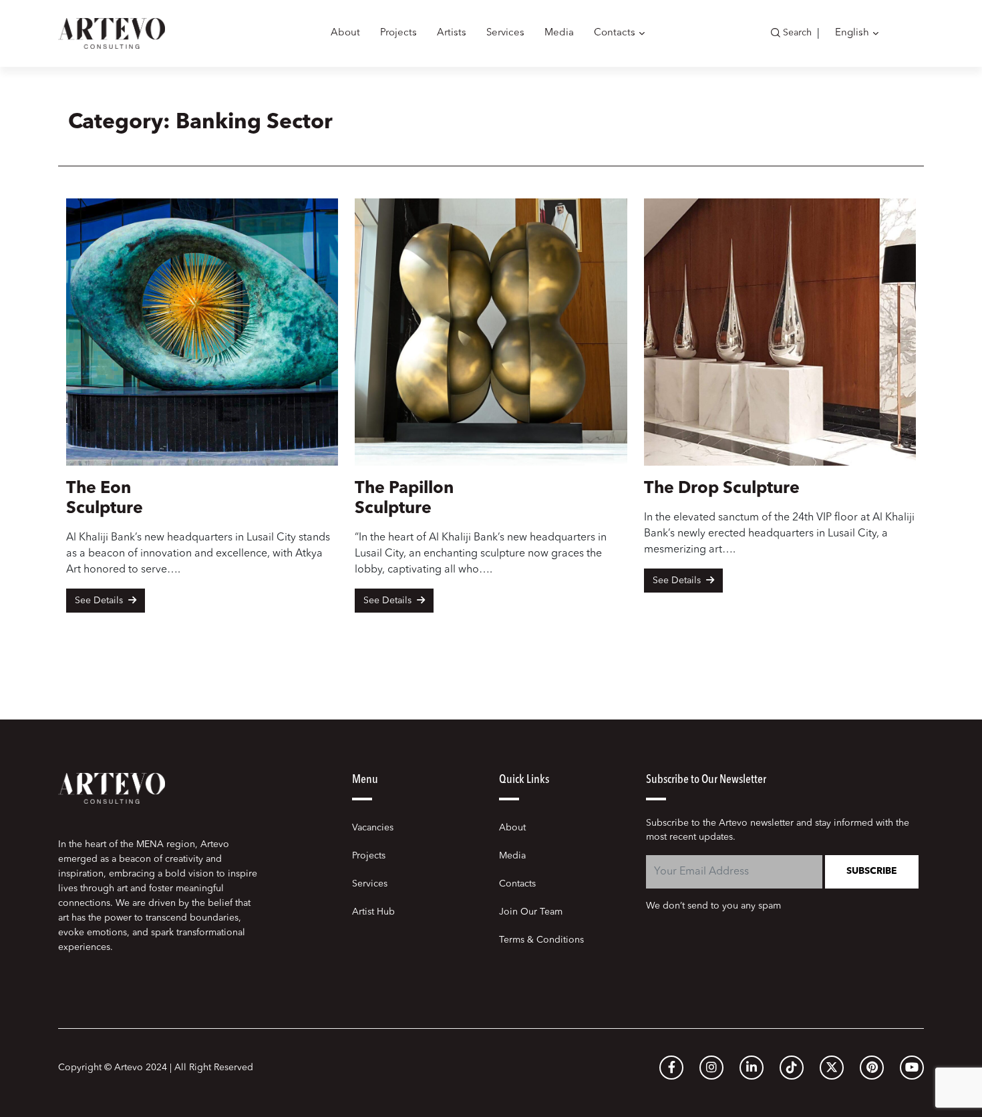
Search (797, 32)
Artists (451, 33)
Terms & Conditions (541, 940)
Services (505, 33)
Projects (398, 33)
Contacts (614, 33)
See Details (100, 600)
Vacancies (372, 827)
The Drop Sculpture (722, 488)
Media (559, 33)
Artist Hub (373, 912)
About (345, 33)
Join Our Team (530, 912)
